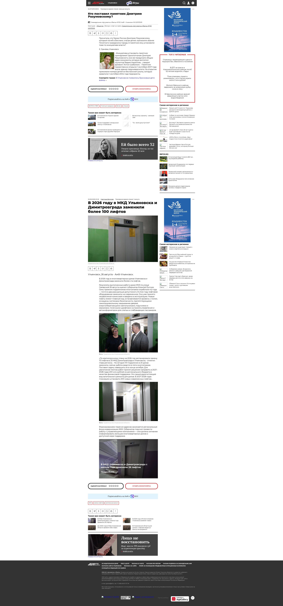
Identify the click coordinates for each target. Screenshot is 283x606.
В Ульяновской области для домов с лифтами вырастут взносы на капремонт (142, 527)
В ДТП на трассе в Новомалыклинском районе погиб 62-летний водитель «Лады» (177, 69)
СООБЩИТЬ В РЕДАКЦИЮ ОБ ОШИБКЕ (114, 568)
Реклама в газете (138, 563)
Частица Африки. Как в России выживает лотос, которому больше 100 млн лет (181, 146)
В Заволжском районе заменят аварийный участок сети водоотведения (177, 96)
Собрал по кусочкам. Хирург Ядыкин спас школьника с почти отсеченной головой (182, 117)
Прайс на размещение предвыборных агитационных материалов (162, 566)
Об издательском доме (110, 563)
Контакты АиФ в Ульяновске (111, 566)
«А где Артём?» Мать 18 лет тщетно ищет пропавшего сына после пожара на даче (181, 131)
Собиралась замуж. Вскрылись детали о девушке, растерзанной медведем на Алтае (180, 270)
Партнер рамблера (163, 597)
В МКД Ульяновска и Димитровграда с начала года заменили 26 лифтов (124, 466)
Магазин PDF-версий (153, 563)
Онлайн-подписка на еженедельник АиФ (177, 563)
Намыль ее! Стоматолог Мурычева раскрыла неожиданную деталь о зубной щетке (181, 109)
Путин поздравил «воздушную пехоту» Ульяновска (108, 123)
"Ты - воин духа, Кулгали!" (141, 123)
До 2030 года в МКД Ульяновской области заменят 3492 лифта (109, 526)
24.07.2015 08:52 (93, 9)
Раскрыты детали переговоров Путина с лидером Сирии (179, 187)
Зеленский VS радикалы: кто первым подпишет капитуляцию (181, 165)
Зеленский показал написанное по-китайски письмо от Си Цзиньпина (180, 172)
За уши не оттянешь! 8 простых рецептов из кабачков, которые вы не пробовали (182, 263)
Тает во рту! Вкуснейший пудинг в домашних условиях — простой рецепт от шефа (181, 256)
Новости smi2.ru (95, 160)
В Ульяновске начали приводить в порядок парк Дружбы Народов (109, 130)
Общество (100, 26)
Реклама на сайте (130, 566)
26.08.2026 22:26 (93, 199)
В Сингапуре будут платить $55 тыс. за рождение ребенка (180, 157)
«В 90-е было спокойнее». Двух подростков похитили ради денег (180, 138)
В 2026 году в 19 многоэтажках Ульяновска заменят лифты (142, 519)
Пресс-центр (125, 563)
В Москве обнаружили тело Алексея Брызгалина (181, 179)
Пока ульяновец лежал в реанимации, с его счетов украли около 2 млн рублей (177, 78)
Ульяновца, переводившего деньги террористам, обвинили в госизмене (177, 61)
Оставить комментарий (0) (141, 89)
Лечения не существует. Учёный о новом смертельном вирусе (180, 248)
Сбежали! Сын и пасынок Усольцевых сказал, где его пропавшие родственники (182, 285)
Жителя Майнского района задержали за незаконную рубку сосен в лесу (177, 87)
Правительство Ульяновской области (101, 263)
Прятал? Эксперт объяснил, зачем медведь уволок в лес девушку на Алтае (181, 278)
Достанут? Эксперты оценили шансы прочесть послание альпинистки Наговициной (182, 124)
